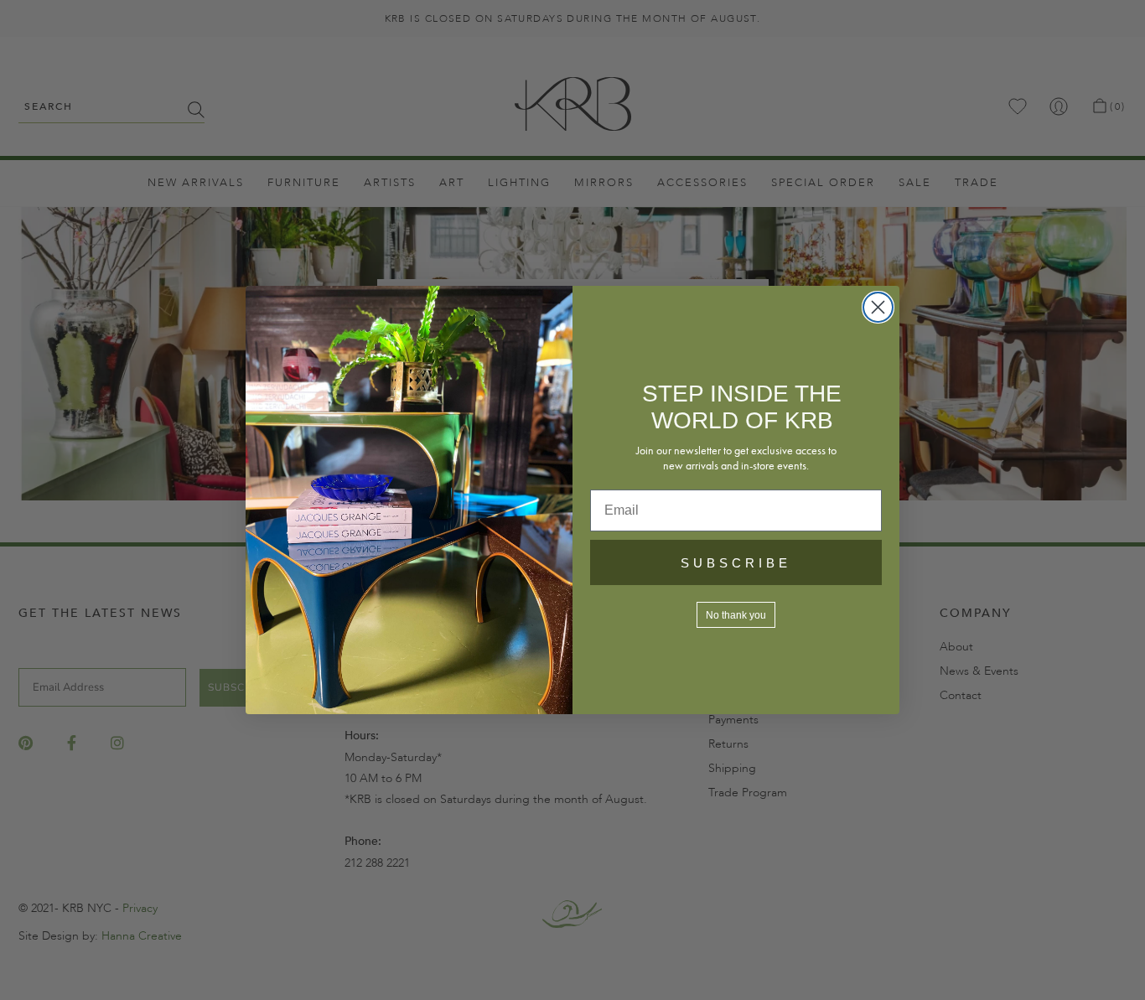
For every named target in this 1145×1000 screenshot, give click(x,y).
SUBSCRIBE (736, 563)
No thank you (736, 615)
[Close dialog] (878, 307)
